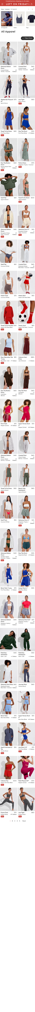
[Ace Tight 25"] (26, 86)
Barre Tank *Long (6, 588)
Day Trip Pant (22, 390)
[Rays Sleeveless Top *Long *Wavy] (8, 344)
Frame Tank (4, 812)
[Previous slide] (28, 9)
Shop (2, 9)
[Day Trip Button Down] (8, 149)
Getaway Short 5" (23, 229)
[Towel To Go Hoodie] (8, 312)
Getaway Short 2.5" (24, 619)
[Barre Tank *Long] (8, 574)
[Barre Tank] (8, 702)
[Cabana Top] (8, 767)
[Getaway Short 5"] (26, 216)
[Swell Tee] (8, 184)
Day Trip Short (22, 131)
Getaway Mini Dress (7, 684)
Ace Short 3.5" (22, 747)
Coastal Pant (22, 66)
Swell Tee (3, 198)
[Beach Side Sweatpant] (26, 475)
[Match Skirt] (26, 282)
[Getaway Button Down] (8, 53)
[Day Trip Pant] (26, 377)
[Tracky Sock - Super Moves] (26, 312)
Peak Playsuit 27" (23, 781)
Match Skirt (22, 295)
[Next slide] (32, 9)
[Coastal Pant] (26, 53)
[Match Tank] (8, 282)
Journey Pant (22, 684)
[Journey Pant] (26, 671)
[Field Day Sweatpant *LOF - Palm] (26, 639)
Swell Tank (4, 520)
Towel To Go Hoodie (7, 325)
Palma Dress (22, 163)
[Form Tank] (8, 410)
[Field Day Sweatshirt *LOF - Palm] (8, 639)
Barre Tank (4, 716)
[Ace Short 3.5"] (26, 734)
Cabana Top (4, 781)
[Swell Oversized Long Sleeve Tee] (8, 734)
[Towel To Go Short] (26, 184)
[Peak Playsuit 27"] (26, 767)
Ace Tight (21, 99)
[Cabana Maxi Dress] (26, 344)
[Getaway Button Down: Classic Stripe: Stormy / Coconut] (8, 442)
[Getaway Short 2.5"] (26, 606)
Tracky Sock (22, 325)
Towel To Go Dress (6, 131)
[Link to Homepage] (17, 4)
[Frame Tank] (8, 799)
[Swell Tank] (8, 506)
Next (24, 821)
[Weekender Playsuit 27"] (8, 86)
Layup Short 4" (23, 588)
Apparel (7, 9)
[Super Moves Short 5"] (26, 410)
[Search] (29, 4)
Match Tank (4, 295)
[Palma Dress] (26, 149)
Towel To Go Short (23, 198)
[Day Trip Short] (26, 118)
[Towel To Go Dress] (8, 118)
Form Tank (4, 423)
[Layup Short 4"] (26, 574)
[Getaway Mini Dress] (8, 671)
